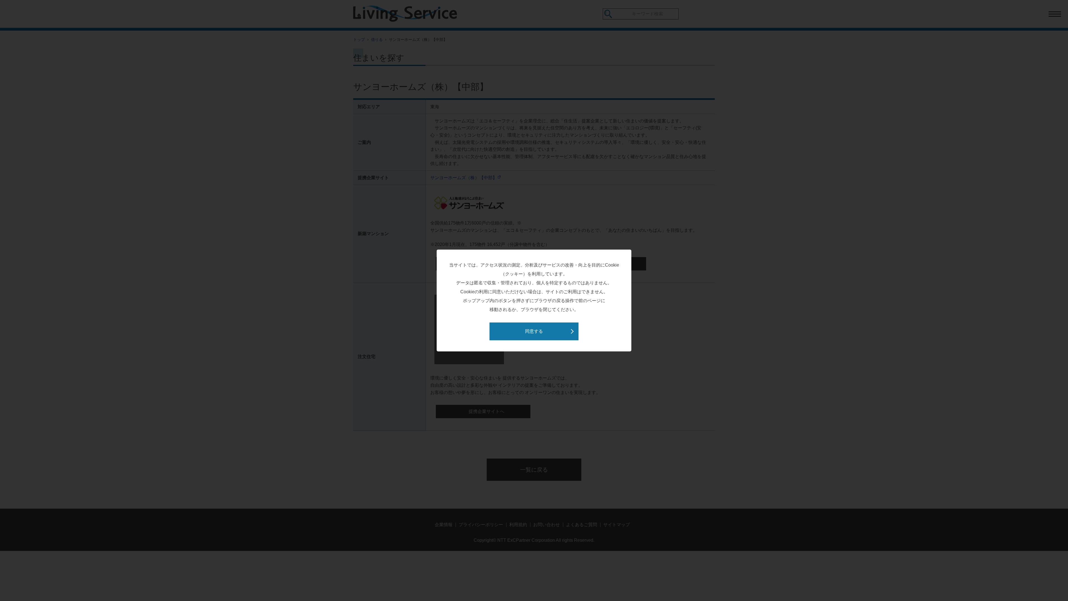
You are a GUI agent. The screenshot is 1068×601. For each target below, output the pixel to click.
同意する (534, 331)
